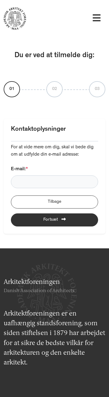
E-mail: (19, 169)
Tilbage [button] (54, 202)
